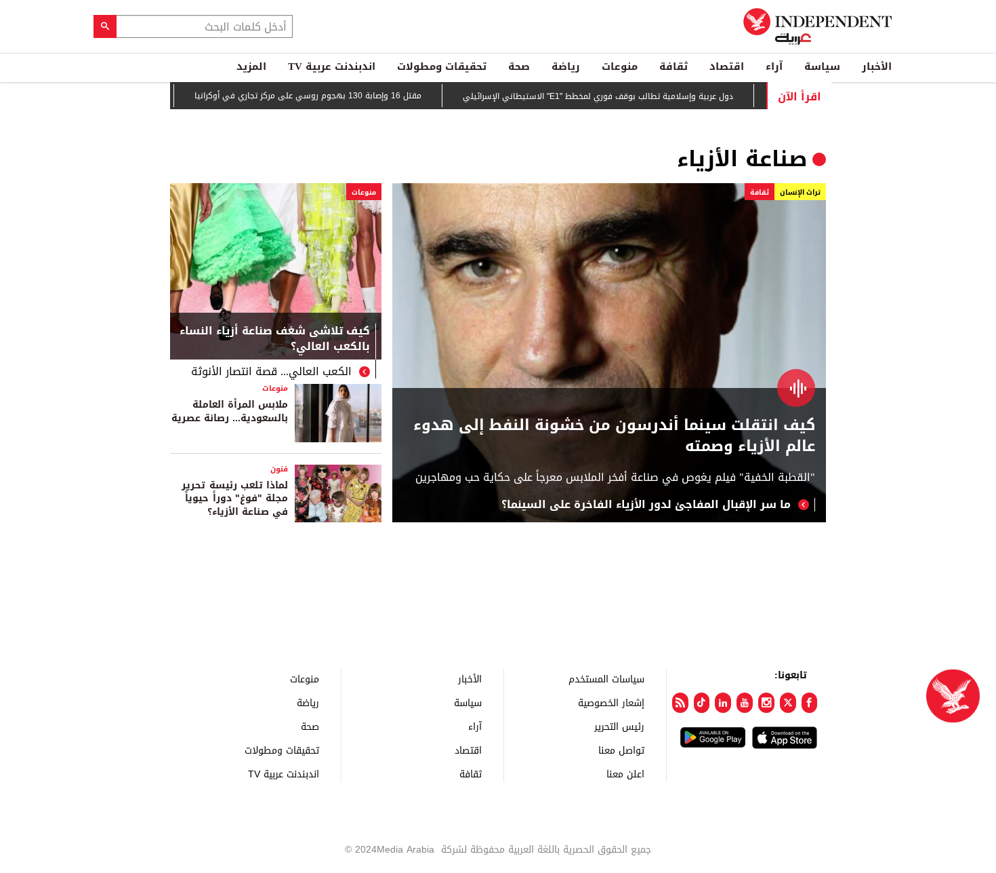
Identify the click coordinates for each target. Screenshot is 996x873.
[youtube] (744, 703)
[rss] (680, 703)
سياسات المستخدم (606, 678)
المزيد (251, 66)
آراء (774, 66)
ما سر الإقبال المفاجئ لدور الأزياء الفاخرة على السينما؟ (646, 504)
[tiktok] (702, 703)
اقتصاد (726, 66)
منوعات (620, 66)
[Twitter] (788, 703)
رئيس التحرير (619, 726)
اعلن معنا (625, 773)
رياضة (566, 66)
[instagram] (766, 703)
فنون (279, 469)
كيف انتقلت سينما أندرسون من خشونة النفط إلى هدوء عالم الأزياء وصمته (614, 436)
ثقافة (673, 66)
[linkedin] (723, 703)
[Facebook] (810, 703)
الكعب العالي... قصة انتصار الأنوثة (271, 372)
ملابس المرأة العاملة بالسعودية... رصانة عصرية (229, 411)
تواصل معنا (621, 749)
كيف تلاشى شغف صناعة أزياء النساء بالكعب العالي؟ (275, 340)
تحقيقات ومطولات (441, 66)
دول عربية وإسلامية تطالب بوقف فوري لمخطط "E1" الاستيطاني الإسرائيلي (617, 96)
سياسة (822, 66)
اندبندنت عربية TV (331, 66)
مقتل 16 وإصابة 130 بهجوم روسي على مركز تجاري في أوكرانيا (326, 95)
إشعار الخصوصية (611, 702)
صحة (519, 66)
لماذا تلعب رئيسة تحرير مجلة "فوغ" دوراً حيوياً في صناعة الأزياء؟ (235, 498)
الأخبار (877, 66)
